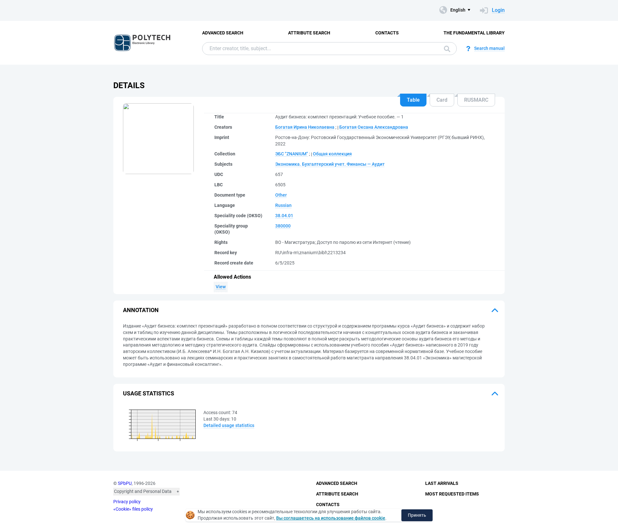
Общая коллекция (332, 153)
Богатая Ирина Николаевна (304, 127)
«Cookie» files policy (133, 509)
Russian (283, 205)
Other (281, 195)
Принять (417, 515)
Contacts (387, 32)
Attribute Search (309, 32)
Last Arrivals (441, 483)
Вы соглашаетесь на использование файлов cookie (330, 518)
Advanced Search (222, 32)
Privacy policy (127, 501)
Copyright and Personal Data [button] (143, 491)
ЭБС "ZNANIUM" (291, 153)
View (221, 286)
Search (445, 48)
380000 (283, 225)
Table (413, 100)
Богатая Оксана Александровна (373, 127)
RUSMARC (476, 100)
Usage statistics (148, 393)
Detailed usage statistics (228, 425)
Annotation (141, 310)
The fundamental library (474, 32)
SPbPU (125, 483)
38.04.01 (284, 215)
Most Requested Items (452, 493)
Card (441, 100)
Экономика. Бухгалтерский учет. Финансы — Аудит (330, 164)
